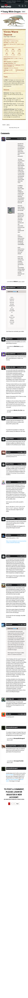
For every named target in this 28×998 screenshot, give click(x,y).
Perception (8, 61)
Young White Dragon (11, 33)
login (16, 792)
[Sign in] (22, 6)
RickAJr (15, 291)
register (10, 795)
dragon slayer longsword (12, 779)
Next (17, 803)
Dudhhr (14, 628)
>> (17, 291)
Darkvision (17, 65)
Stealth (15, 61)
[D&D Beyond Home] (6, 5)
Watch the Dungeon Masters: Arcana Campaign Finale (11, 1)
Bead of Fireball (9, 774)
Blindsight (9, 65)
